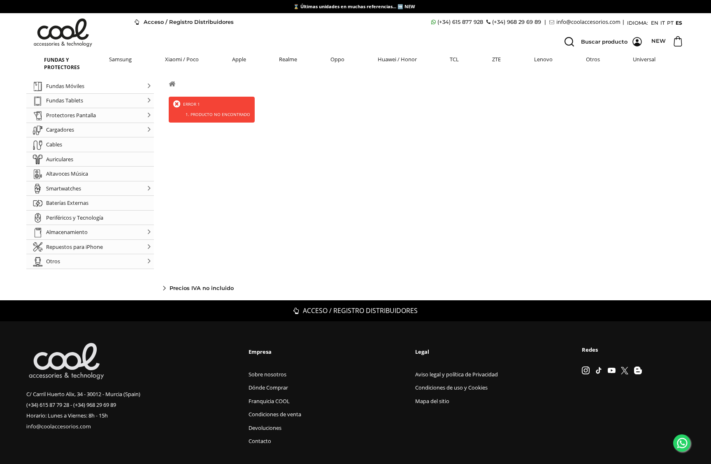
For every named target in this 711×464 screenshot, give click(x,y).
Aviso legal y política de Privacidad (456, 374)
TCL (454, 59)
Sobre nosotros (267, 374)
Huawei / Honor (397, 59)
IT (662, 23)
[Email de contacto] (586, 22)
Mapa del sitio (432, 401)
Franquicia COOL (269, 401)
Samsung (120, 59)
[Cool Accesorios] (63, 32)
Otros (593, 59)
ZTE (496, 59)
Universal (644, 59)
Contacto (260, 441)
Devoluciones (265, 428)
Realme (288, 59)
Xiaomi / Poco (182, 59)
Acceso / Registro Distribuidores (188, 22)
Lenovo (543, 59)
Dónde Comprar (268, 387)
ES (679, 23)
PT (670, 23)
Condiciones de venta (275, 414)
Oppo (337, 59)
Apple (239, 59)
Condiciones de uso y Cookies (451, 387)
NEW (410, 6)
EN (654, 23)
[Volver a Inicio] (172, 83)
